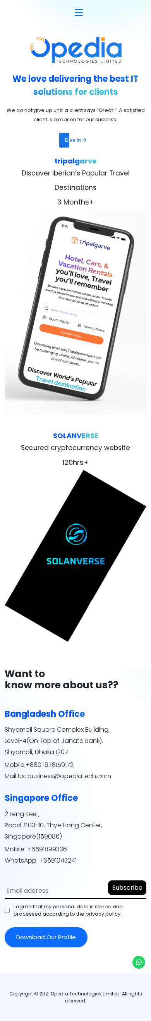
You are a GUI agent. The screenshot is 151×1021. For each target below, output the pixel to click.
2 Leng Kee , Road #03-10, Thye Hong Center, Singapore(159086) (53, 825)
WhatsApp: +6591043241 (41, 860)
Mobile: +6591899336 (36, 849)
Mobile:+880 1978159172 (39, 764)
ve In (73, 140)
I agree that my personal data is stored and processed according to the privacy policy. (68, 910)
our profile (46, 937)
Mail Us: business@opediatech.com (58, 776)
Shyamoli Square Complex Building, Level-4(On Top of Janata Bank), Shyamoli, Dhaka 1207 (57, 740)
